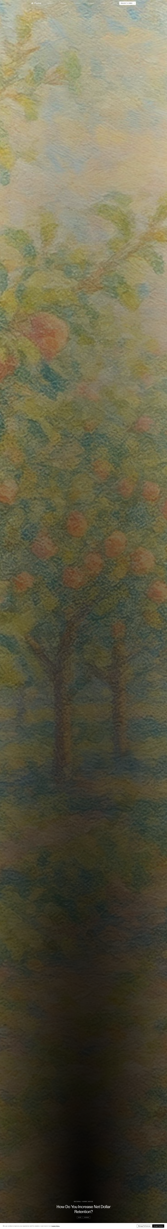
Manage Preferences (144, 1226)
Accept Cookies (158, 1226)
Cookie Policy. (55, 1226)
